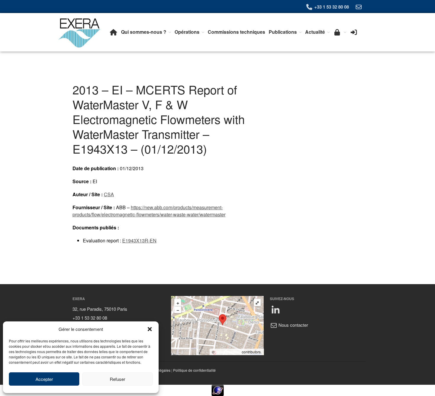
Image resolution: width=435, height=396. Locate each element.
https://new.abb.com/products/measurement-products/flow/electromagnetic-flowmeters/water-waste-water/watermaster (148, 211)
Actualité (315, 31)
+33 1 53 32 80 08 (331, 7)
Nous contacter (292, 325)
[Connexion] (354, 32)
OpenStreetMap (228, 351)
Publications (283, 31)
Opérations (187, 31)
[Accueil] (113, 32)
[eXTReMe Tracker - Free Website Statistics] (217, 390)
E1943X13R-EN (139, 240)
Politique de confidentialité (194, 370)
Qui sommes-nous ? (143, 31)
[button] (150, 329)
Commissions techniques (236, 31)
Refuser (117, 379)
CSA (109, 194)
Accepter (44, 379)
